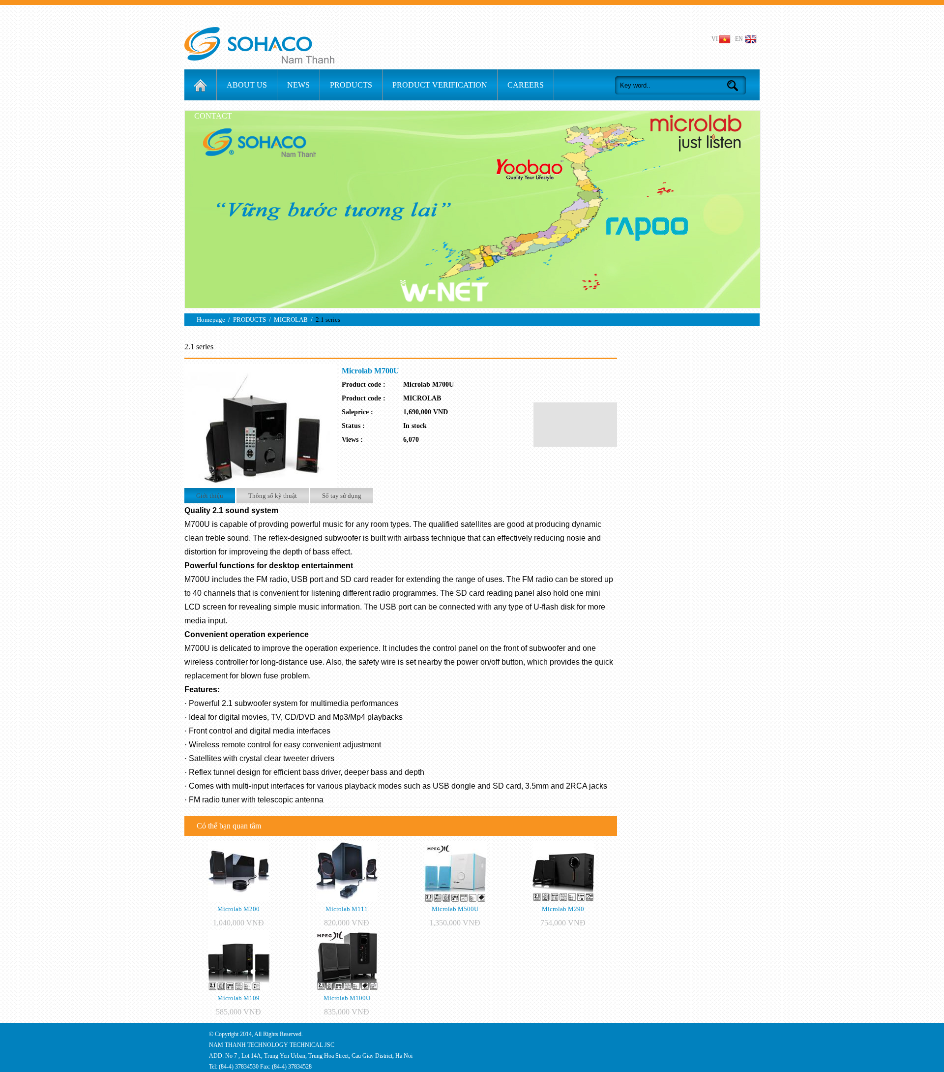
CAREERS (525, 85)
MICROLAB (291, 319)
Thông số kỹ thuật (272, 495)
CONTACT (213, 116)
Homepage (211, 319)
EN (739, 38)
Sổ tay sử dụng (341, 495)
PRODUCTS (351, 85)
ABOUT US (247, 85)
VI (714, 38)
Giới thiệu (209, 495)
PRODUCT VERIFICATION (439, 85)
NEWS (298, 85)
